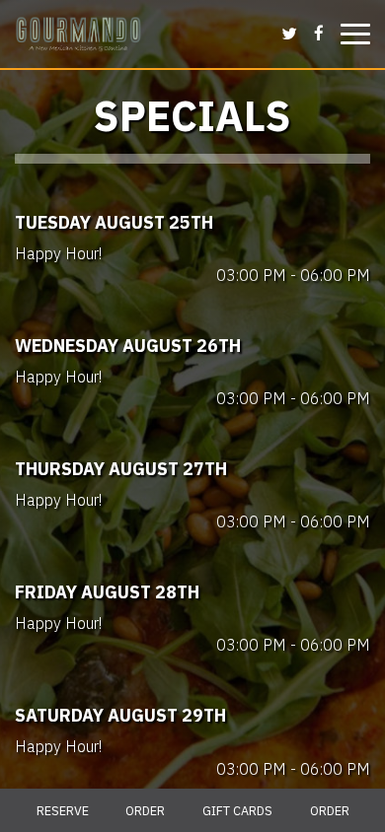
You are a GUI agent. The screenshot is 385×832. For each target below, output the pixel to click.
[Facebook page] (319, 32)
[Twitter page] (289, 32)
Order (145, 810)
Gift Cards (237, 810)
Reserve (63, 810)
